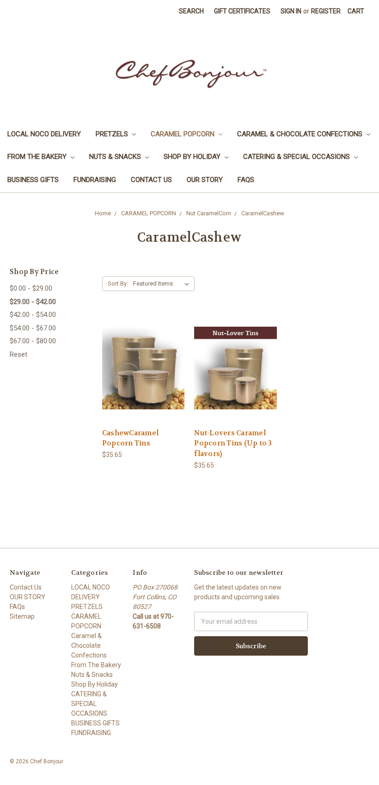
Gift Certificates (242, 11)
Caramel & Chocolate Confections (300, 134)
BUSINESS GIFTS (33, 180)
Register (326, 11)
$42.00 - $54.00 (33, 314)
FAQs (246, 180)
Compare (140, 368)
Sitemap (22, 616)
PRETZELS (113, 134)
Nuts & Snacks (116, 156)
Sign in (291, 11)
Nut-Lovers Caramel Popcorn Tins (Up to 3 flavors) (233, 443)
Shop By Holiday (193, 156)
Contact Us (151, 180)
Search (191, 11)
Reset (18, 354)
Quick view (143, 351)
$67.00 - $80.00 (33, 341)
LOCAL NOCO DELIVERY (44, 134)
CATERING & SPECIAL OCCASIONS (297, 156)
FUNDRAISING (94, 180)
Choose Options (143, 385)
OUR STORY (205, 180)
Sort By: (118, 283)
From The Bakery (37, 156)
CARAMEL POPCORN (183, 134)
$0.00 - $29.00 (31, 288)
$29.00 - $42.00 (33, 302)
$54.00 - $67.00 (33, 328)
